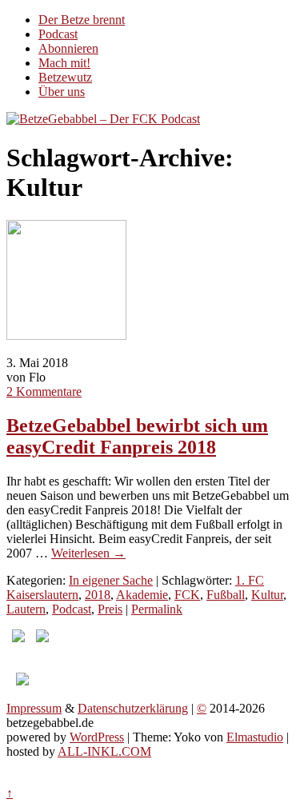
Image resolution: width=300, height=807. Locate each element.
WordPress (97, 737)
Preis (110, 609)
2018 (97, 594)
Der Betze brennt (81, 19)
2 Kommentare (44, 391)
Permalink (156, 609)
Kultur (267, 594)
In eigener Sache (111, 580)
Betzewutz (65, 77)
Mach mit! (64, 63)
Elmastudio (254, 737)
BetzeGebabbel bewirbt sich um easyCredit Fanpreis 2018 (137, 436)
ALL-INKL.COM (104, 751)
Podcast (58, 34)
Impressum (34, 708)
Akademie (142, 594)
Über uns (61, 91)
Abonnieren (68, 48)
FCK (187, 594)
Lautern (26, 609)
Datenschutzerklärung (133, 708)
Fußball (225, 594)
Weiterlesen (88, 553)
